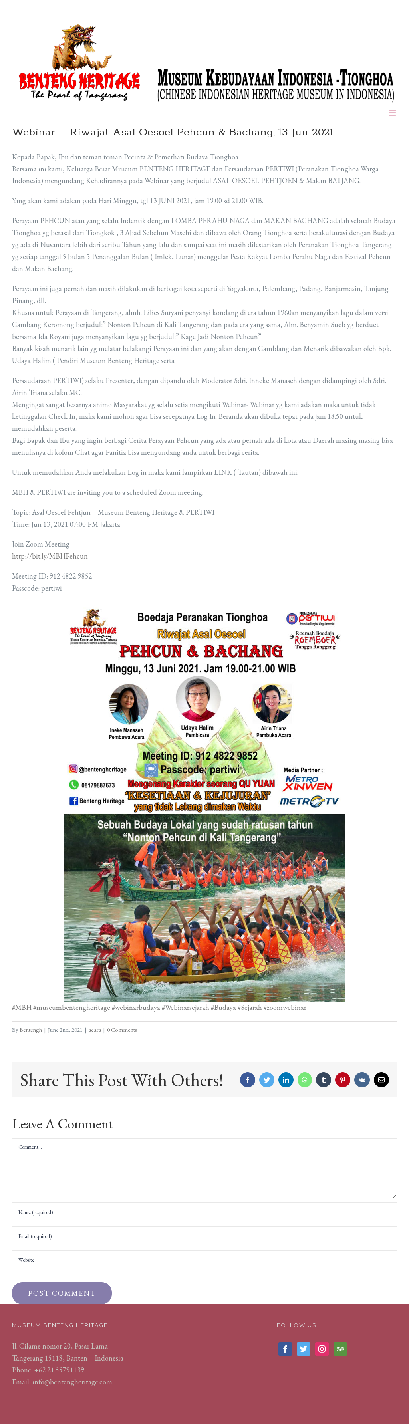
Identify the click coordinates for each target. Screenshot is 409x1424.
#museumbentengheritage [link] (71, 1007)
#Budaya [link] (223, 1007)
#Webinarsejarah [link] (185, 1007)
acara (95, 1029)
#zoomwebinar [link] (287, 1007)
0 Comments (122, 1029)
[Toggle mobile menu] (393, 113)
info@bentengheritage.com (72, 1381)
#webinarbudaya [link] (136, 1007)
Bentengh (31, 1029)
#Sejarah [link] (250, 1007)
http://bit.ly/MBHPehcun (50, 556)
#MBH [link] (22, 1007)
